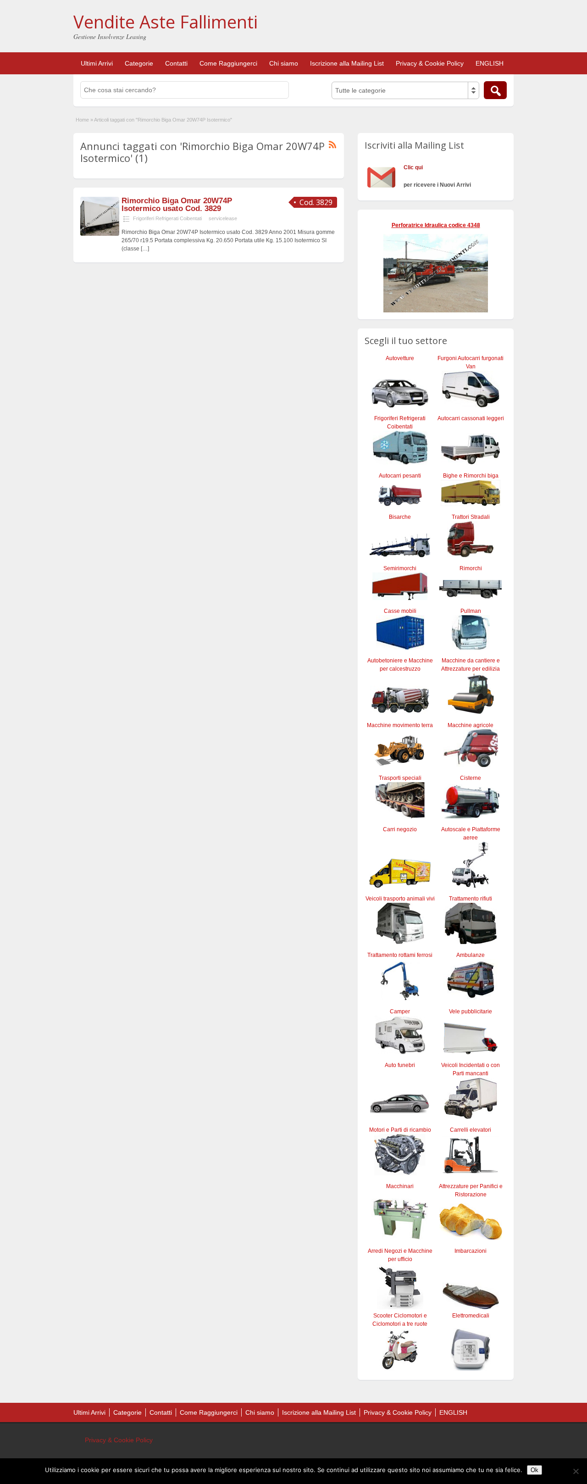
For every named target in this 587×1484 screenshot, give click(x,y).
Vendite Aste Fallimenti (165, 21)
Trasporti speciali (400, 778)
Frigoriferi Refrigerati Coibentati (167, 218)
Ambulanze (470, 955)
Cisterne (470, 778)
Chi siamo (283, 63)
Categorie (139, 63)
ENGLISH (490, 63)
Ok (534, 1470)
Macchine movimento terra (400, 725)
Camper (400, 1011)
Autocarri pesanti (400, 475)
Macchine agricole (470, 725)
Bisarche (400, 517)
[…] (145, 248)
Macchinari (400, 1186)
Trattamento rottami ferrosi (399, 955)
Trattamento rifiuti (470, 898)
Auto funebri (400, 1065)
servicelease (223, 218)
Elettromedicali (470, 1315)
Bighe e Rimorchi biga (470, 475)
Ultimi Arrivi (97, 63)
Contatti (176, 63)
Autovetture (400, 358)
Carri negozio (400, 829)
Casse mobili (400, 611)
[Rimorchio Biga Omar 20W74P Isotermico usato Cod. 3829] (99, 234)
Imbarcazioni (470, 1251)
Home (82, 119)
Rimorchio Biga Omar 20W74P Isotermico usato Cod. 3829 (177, 204)
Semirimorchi (399, 568)
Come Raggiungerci (228, 63)
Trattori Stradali (471, 517)
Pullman (470, 611)
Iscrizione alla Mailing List (347, 63)
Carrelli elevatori (470, 1130)
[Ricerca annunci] (495, 90)
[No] (575, 1471)
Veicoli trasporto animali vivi (400, 898)
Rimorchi (471, 568)
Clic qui (413, 167)
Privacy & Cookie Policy (430, 63)
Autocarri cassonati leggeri (470, 418)
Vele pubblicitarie (470, 1011)
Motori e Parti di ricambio (400, 1130)
